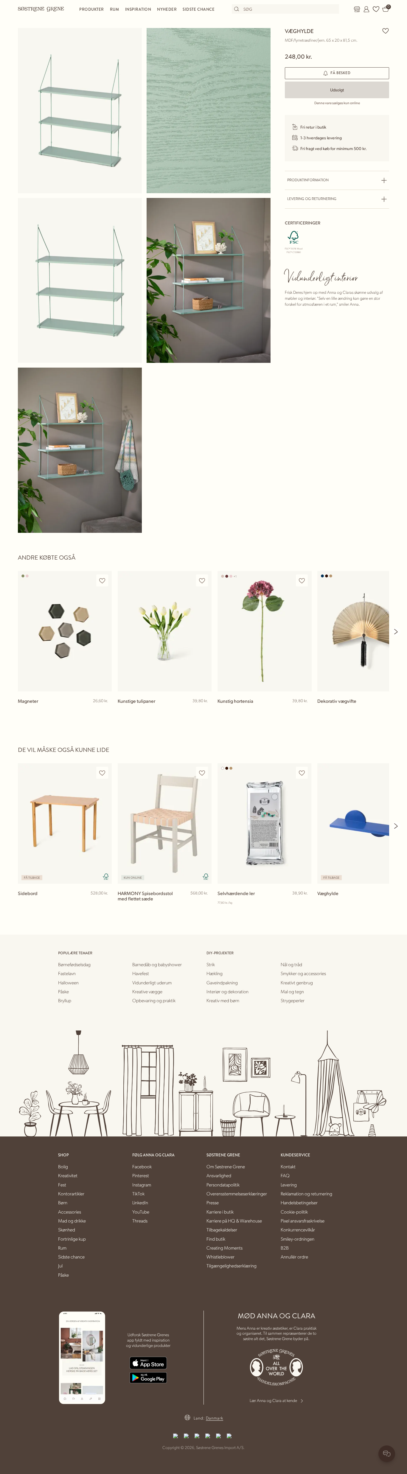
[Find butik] (357, 9)
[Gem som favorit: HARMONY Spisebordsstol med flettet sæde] (202, 773)
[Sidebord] (65, 823)
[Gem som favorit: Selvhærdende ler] (302, 773)
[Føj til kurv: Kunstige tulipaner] (204, 710)
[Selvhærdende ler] (264, 823)
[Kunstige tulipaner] (165, 631)
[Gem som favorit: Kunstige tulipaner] (202, 580)
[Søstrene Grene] (41, 9)
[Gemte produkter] (376, 9)
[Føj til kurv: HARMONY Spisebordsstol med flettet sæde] (204, 903)
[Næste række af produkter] (396, 631)
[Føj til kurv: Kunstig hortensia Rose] (304, 710)
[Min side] (366, 9)
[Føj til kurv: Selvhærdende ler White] (304, 903)
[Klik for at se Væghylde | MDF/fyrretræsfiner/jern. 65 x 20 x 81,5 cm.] (80, 110)
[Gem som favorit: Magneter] (102, 580)
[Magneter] (65, 631)
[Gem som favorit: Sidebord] (102, 773)
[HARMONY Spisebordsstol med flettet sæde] (165, 823)
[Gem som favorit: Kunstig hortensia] (302, 580)
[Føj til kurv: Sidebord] (104, 903)
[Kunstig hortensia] (264, 631)
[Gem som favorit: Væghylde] (385, 30)
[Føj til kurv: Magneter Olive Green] (104, 710)
